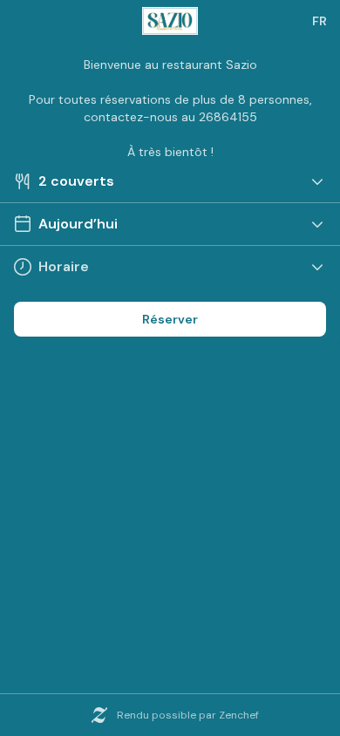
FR (319, 21)
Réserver (170, 319)
